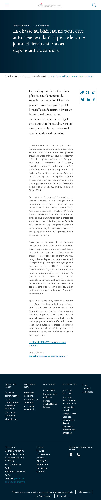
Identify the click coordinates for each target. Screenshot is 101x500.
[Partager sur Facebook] (93, 99)
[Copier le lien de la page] (82, 92)
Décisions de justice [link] (22, 76)
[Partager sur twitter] (82, 99)
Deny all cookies (45, 496)
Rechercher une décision (30, 408)
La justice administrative (12, 394)
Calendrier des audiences (31, 401)
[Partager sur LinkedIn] (87, 99)
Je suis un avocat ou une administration (69, 400)
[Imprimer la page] (87, 92)
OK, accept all (84, 492)
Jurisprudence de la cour (50, 396)
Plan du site (87, 391)
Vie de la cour (11, 419)
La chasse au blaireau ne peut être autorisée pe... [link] (73, 76)
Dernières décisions (42, 76)
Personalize (62, 496)
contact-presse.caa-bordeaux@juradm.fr (48, 356)
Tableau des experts (68, 408)
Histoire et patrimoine (10, 414)
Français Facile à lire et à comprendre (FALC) (69, 418)
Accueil (8, 76)
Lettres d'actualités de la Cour (50, 403)
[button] (94, 4)
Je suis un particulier (67, 392)
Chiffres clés (49, 390)
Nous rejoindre (86, 387)
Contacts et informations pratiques (69, 429)
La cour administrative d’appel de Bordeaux (12, 404)
